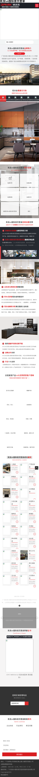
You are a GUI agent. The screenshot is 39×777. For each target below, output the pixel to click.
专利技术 (17, 636)
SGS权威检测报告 (26, 636)
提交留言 (19, 754)
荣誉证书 (10, 636)
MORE (19, 53)
